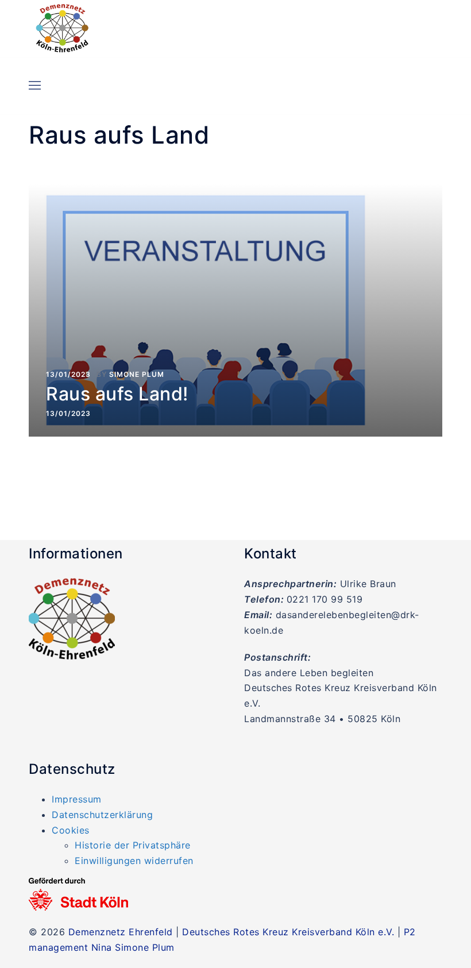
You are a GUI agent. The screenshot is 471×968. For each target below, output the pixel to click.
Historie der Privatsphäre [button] (133, 845)
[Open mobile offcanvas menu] (35, 85)
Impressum (77, 799)
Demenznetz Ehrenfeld (120, 932)
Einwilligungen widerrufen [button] (134, 860)
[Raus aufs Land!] (206, 310)
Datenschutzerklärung (102, 814)
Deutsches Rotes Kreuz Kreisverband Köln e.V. (288, 932)
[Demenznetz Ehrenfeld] (62, 29)
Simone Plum (136, 374)
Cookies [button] (71, 830)
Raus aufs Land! (117, 394)
